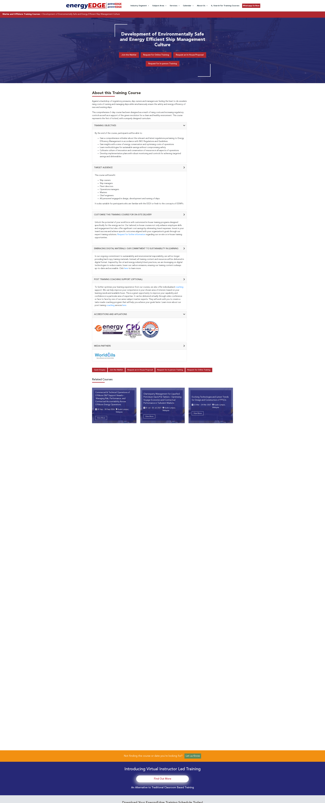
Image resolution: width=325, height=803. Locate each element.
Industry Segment (139, 6)
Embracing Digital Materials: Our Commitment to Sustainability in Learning (136, 249)
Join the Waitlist (128, 55)
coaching (179, 287)
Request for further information (131, 235)
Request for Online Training (156, 55)
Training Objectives (105, 126)
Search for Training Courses (226, 6)
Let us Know (193, 756)
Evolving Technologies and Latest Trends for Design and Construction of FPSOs (210, 398)
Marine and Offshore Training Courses (21, 14)
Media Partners (102, 346)
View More (101, 418)
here (126, 268)
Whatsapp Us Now (251, 6)
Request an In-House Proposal (190, 55)
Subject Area (158, 6)
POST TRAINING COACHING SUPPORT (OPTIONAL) (118, 279)
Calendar (187, 6)
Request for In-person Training (162, 64)
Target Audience (103, 168)
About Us (201, 6)
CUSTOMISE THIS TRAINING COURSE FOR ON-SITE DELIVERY (123, 215)
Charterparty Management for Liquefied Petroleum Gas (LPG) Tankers (162, 398)
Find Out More (162, 779)
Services (173, 6)
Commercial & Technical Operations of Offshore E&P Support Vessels (112, 398)
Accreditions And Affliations (110, 314)
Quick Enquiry (99, 370)
